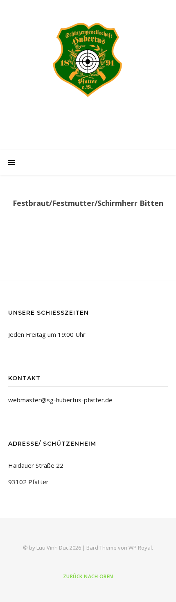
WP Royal (140, 547)
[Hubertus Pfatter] (88, 59)
